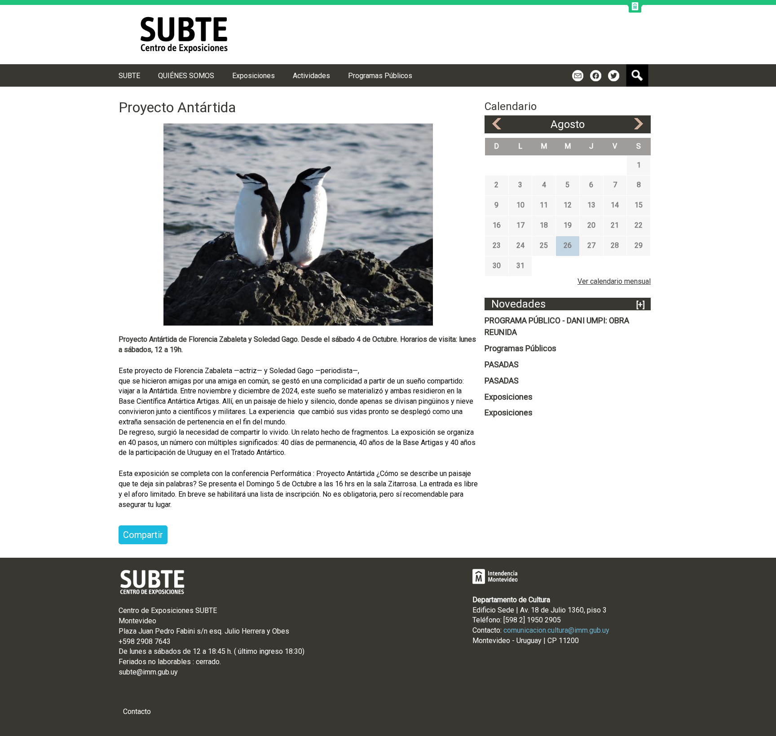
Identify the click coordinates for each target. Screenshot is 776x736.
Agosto (568, 124)
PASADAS (502, 364)
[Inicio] (184, 34)
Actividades (311, 75)
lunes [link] (137, 651)
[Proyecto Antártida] (298, 224)
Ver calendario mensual (614, 281)
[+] (640, 304)
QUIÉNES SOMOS (186, 75)
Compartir (143, 534)
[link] (137, 651)
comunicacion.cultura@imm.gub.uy (556, 630)
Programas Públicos (520, 348)
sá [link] (157, 651)
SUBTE (129, 75)
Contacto (137, 711)
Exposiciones (509, 396)
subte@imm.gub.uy (148, 672)
